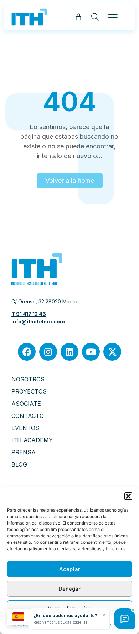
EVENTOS (25, 427)
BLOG (19, 464)
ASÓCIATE (26, 403)
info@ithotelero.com (38, 321)
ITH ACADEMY (32, 440)
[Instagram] (48, 352)
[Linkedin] (69, 352)
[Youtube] (91, 352)
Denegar (69, 588)
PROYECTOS (29, 391)
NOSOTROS (28, 379)
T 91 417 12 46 (28, 314)
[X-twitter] (112, 352)
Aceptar (69, 569)
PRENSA (23, 452)
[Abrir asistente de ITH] (124, 618)
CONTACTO (27, 415)
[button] (128, 496)
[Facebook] (27, 352)
